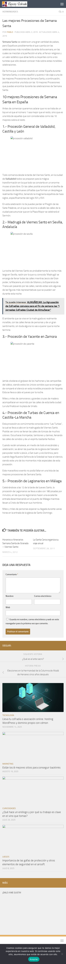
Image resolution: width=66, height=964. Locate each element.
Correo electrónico (42, 596)
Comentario (12, 574)
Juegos (5, 856)
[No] (62, 954)
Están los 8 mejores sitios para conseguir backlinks (31, 767)
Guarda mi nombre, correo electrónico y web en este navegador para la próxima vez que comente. (32, 621)
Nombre (9, 596)
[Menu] (62, 4)
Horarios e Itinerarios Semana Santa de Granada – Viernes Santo (15, 543)
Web (8, 607)
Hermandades (10, 11)
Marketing (7, 764)
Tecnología (8, 715)
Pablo (10, 32)
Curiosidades (9, 808)
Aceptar (34, 959)
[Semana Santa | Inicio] (19, 4)
